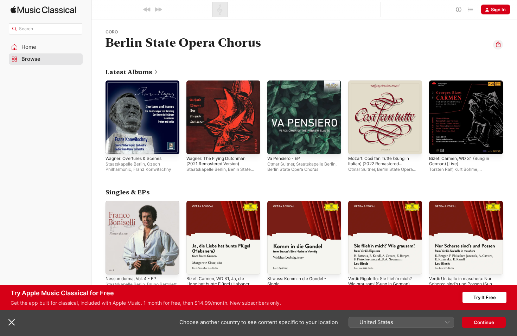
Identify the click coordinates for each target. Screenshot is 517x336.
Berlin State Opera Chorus (292, 169)
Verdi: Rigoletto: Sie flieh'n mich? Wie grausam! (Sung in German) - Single (384, 209)
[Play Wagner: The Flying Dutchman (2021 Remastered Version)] (195, 145)
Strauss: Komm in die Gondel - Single (300, 206)
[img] (43, 9)
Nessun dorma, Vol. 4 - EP (134, 203)
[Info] (458, 9)
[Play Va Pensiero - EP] (276, 145)
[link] (132, 72)
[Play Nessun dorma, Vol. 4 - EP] (114, 265)
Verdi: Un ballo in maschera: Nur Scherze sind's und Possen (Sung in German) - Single (466, 209)
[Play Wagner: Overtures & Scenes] (114, 145)
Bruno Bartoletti (162, 284)
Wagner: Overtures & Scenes (137, 83)
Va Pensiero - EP (285, 83)
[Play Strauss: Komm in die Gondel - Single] (276, 265)
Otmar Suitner (280, 164)
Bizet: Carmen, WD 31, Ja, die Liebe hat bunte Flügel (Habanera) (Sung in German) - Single (220, 212)
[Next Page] (510, 117)
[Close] (11, 322)
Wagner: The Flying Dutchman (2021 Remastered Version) (219, 86)
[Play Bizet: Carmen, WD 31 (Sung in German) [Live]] (438, 145)
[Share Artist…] (498, 45)
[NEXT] (158, 9)
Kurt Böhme (465, 169)
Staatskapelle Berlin (125, 164)
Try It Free (484, 297)
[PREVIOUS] (147, 9)
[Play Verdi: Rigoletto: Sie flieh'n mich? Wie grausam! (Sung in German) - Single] (357, 265)
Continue (484, 322)
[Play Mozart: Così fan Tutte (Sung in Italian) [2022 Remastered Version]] (357, 145)
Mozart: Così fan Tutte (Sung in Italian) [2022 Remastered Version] (382, 88)
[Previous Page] (98, 117)
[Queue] (470, 9)
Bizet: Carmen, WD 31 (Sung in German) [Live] (462, 86)
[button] (45, 47)
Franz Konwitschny (152, 169)
